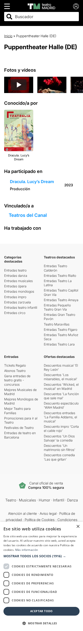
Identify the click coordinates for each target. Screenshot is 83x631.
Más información (26, 550)
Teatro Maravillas (56, 324)
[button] (41, 556)
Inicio (8, 36)
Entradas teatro (15, 270)
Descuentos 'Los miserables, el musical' (60, 377)
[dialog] (41, 576)
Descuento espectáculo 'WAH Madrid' (61, 405)
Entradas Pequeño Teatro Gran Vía (57, 307)
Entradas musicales (18, 281)
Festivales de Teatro (19, 428)
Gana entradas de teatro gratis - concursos (17, 380)
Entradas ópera (15, 286)
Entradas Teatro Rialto (60, 275)
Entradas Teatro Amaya (61, 300)
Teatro (10, 500)
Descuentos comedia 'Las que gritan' (59, 457)
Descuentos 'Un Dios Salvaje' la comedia (59, 438)
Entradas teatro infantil (20, 307)
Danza (72, 500)
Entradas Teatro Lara (59, 344)
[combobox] (46, 17)
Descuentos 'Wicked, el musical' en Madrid (61, 386)
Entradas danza (15, 275)
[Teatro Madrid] (41, 6)
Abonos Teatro (15, 371)
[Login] (76, 6)
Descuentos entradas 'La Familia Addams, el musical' (60, 417)
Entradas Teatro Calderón (55, 268)
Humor (44, 500)
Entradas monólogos (19, 291)
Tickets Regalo (15, 365)
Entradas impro (15, 297)
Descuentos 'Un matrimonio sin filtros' (59, 448)
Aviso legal (48, 513)
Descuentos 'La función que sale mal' (61, 396)
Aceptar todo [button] (41, 611)
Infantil (58, 500)
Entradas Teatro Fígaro (60, 329)
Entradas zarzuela (17, 302)
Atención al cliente (22, 513)
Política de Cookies (40, 520)
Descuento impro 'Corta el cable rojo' (61, 428)
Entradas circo (14, 313)
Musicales (27, 500)
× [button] (78, 526)
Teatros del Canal (28, 215)
